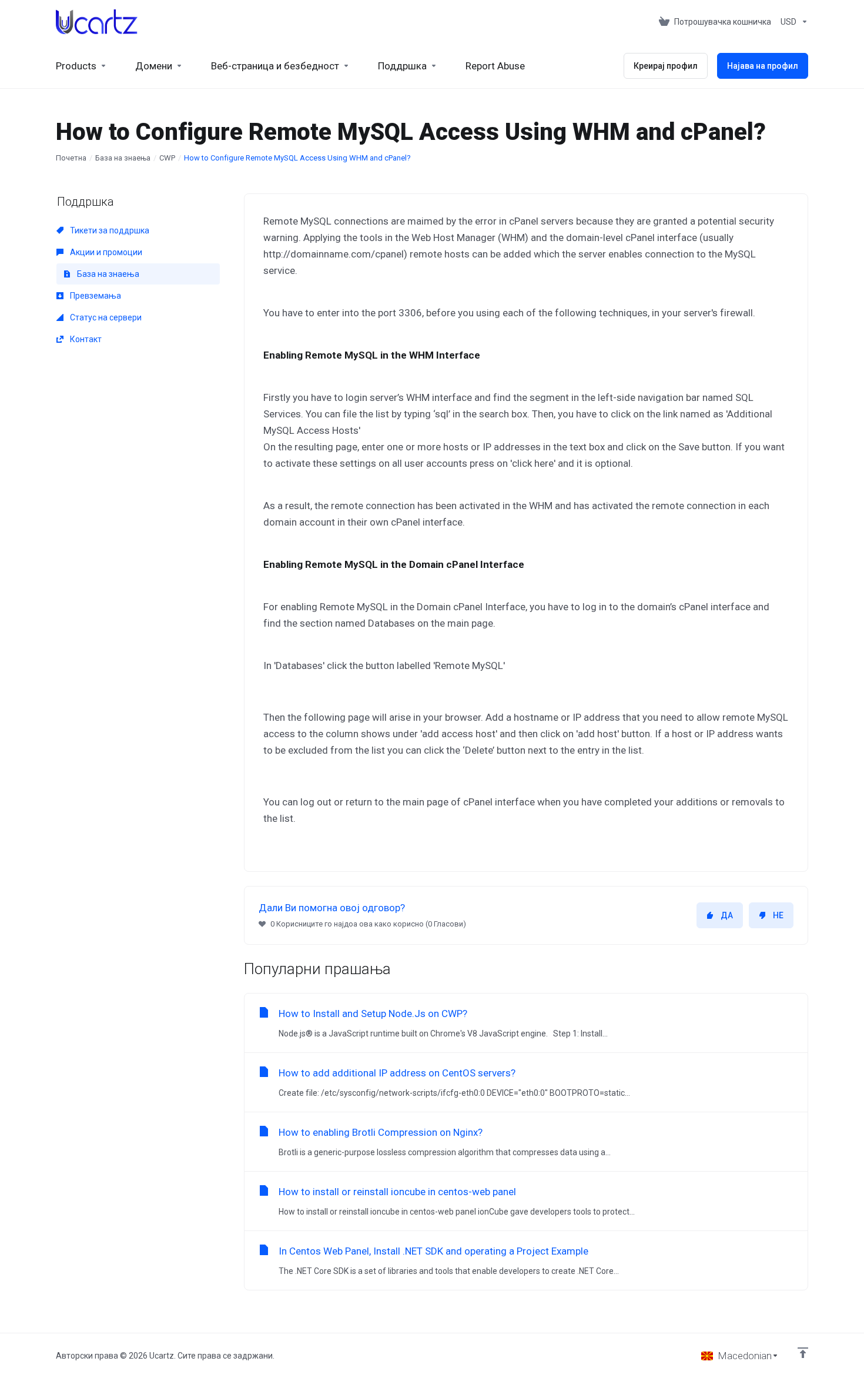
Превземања (94, 295)
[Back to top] (803, 1353)
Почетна (71, 157)
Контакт (85, 339)
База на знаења (122, 157)
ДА (727, 915)
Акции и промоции (105, 252)
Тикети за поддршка (108, 230)
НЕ (778, 915)
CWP (167, 157)
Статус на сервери (105, 317)
